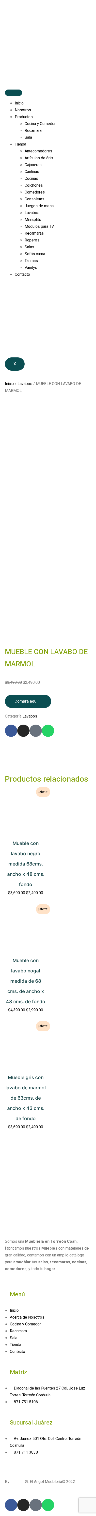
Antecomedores (38, 151)
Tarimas (31, 261)
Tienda (20, 144)
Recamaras (34, 233)
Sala (28, 137)
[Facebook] (11, 731)
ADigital (17, 1482)
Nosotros (23, 110)
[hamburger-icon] (13, 93)
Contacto (22, 274)
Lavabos (32, 213)
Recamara (33, 131)
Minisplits (33, 220)
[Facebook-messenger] (36, 731)
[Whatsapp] (48, 731)
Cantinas (32, 172)
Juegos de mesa (39, 206)
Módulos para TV (39, 226)
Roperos (32, 240)
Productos (24, 117)
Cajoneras (33, 165)
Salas (29, 247)
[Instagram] (23, 731)
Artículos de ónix (39, 158)
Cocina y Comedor (40, 124)
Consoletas (34, 199)
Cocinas (31, 179)
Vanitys (31, 268)
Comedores (35, 192)
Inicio (19, 103)
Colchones (34, 185)
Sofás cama (35, 254)
